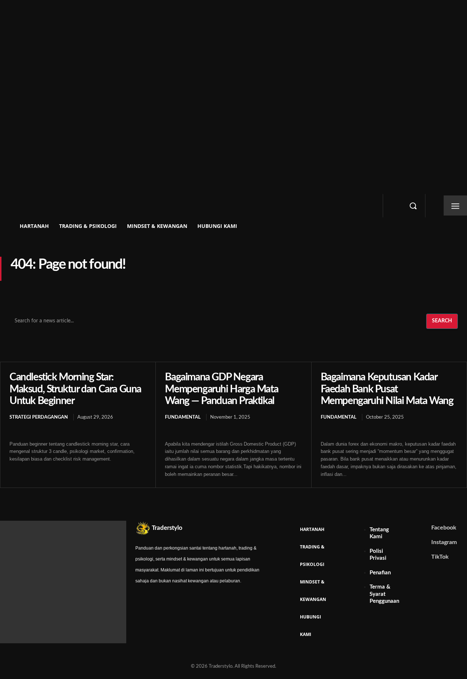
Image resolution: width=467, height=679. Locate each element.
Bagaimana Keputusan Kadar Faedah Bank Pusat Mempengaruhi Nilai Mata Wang (387, 389)
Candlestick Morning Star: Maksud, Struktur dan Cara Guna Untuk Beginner (75, 389)
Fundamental (183, 417)
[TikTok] (426, 557)
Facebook (443, 528)
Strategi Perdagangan (38, 417)
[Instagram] (426, 542)
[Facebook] (426, 528)
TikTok (440, 557)
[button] (413, 205)
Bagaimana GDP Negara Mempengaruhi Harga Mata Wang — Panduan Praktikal (221, 389)
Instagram (444, 542)
